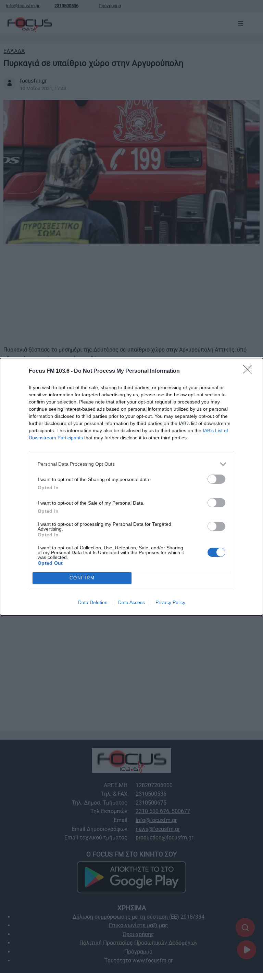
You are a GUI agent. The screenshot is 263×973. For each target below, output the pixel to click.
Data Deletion (93, 602)
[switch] (216, 479)
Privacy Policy (170, 602)
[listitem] (131, 464)
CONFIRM (82, 577)
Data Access (131, 602)
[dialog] (131, 486)
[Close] (249, 371)
